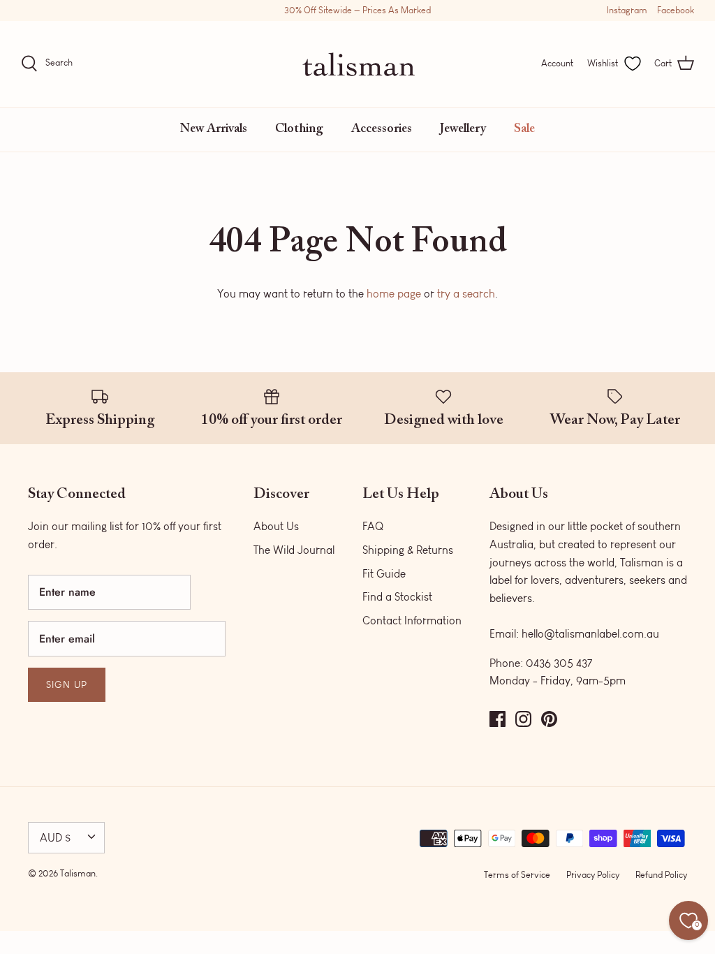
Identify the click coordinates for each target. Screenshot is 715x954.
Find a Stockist (397, 596)
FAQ (372, 526)
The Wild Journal (293, 550)
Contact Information (412, 620)
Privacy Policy (592, 874)
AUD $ (55, 837)
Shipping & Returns (407, 550)
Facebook (675, 10)
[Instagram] (523, 719)
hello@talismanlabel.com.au (590, 633)
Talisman (78, 873)
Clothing (299, 129)
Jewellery (463, 129)
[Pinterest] (549, 719)
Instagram (627, 10)
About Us (276, 526)
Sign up (66, 685)
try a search (466, 293)
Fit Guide (384, 573)
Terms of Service (517, 874)
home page (394, 293)
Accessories (381, 129)
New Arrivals (213, 129)
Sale (524, 129)
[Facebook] (497, 719)
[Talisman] (357, 64)
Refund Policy (661, 874)
